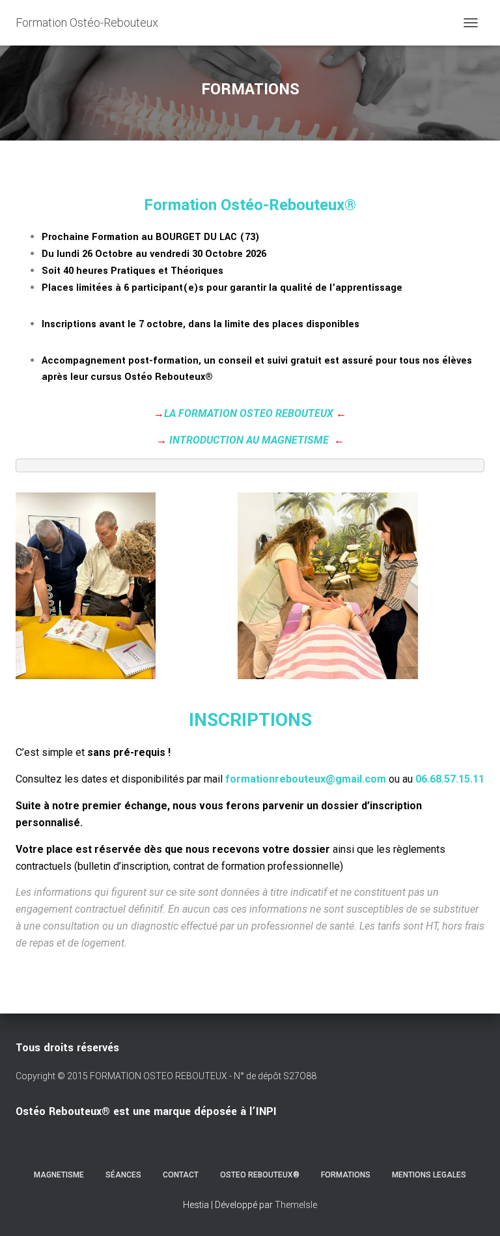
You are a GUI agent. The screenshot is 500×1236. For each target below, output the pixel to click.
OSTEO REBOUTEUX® (259, 1174)
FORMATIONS (345, 1174)
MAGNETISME (59, 1174)
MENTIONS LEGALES (429, 1174)
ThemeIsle (296, 1205)
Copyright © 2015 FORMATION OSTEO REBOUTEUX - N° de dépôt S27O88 (166, 1076)
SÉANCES (123, 1174)
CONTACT (181, 1174)
